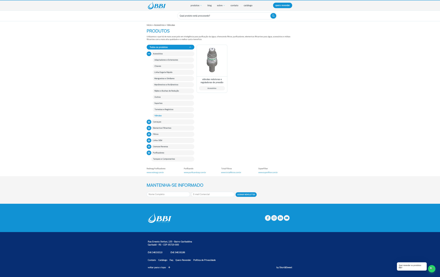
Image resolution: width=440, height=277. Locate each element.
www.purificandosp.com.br (195, 172)
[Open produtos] (201, 5)
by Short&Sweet (284, 267)
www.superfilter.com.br (268, 172)
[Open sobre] (224, 5)
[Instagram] (274, 218)
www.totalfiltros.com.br (231, 172)
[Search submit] (273, 16)
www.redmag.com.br (155, 172)
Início (149, 25)
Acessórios (159, 25)
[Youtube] (287, 218)
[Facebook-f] (268, 218)
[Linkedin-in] (280, 218)
